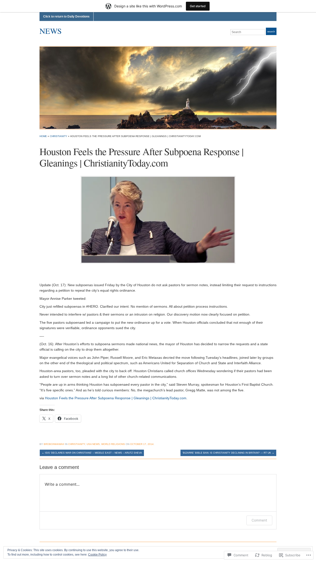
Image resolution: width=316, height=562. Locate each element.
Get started (198, 6)
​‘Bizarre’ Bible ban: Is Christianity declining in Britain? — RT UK (228, 452)
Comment (259, 520)
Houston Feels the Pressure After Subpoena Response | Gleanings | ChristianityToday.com (115, 398)
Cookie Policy (97, 554)
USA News (93, 444)
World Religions (113, 444)
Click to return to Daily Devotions (66, 16)
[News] (158, 87)
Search (271, 31)
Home (43, 136)
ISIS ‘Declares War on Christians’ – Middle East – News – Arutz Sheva (92, 452)
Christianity (58, 136)
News (51, 30)
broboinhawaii (54, 444)
